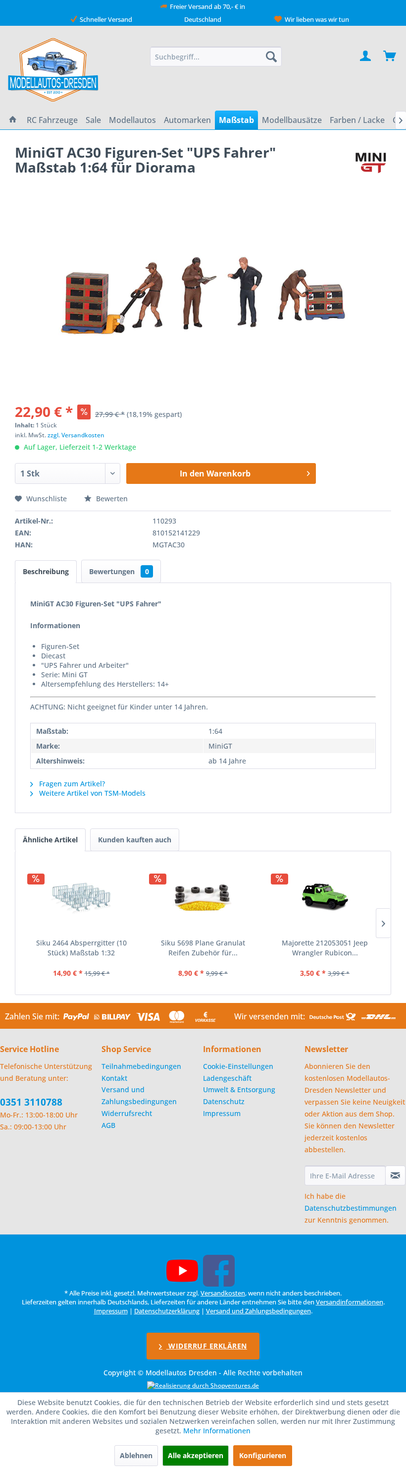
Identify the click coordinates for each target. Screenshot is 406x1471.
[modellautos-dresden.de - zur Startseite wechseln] (53, 69)
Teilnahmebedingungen (141, 1066)
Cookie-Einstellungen (238, 1066)
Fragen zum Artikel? (71, 783)
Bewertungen (119, 571)
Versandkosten (223, 1293)
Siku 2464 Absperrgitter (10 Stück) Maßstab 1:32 (81, 947)
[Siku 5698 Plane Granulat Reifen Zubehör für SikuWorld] (203, 898)
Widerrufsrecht (127, 1113)
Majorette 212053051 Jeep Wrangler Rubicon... (325, 947)
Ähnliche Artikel (50, 839)
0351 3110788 (31, 1102)
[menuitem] (216, 56)
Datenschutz (224, 1101)
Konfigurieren (262, 1455)
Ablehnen (136, 1455)
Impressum (222, 1113)
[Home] (13, 120)
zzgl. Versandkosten (76, 435)
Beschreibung (46, 571)
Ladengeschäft (227, 1078)
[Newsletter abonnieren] (395, 1175)
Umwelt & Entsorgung (239, 1089)
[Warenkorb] (390, 56)
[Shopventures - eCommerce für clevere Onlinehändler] (203, 1385)
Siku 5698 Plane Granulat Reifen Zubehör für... (203, 947)
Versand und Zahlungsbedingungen (139, 1095)
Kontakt (114, 1078)
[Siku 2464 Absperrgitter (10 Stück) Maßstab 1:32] (81, 898)
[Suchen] (271, 56)
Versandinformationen (349, 1301)
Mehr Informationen (217, 1430)
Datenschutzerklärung (167, 1310)
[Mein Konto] (366, 56)
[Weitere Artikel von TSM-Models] (370, 162)
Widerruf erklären (206, 1346)
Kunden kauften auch (134, 839)
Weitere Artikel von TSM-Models (91, 793)
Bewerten (111, 498)
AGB (108, 1125)
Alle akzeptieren (195, 1455)
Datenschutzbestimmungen (350, 1208)
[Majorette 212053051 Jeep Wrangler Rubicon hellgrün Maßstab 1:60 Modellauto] (324, 898)
